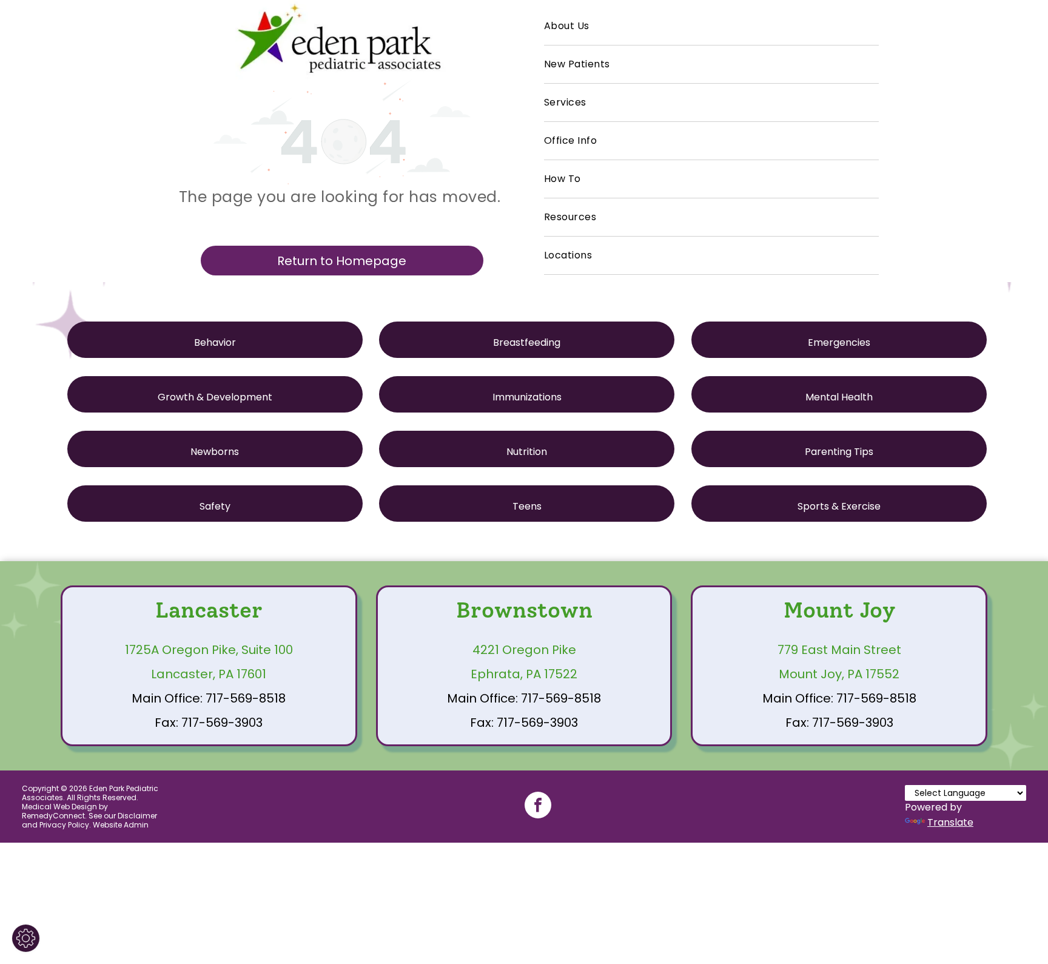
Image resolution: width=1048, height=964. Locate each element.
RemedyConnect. (54, 816)
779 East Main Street (839, 649)
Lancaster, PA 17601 (208, 674)
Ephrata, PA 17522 (524, 674)
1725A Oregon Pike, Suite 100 (209, 649)
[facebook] (538, 806)
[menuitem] (711, 26)
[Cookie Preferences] (25, 938)
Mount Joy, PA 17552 (839, 674)
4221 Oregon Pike (524, 649)
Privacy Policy (64, 825)
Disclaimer (137, 816)
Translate (950, 822)
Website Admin (121, 825)
